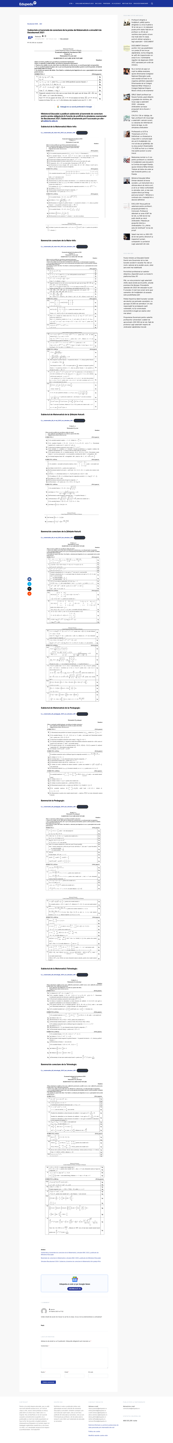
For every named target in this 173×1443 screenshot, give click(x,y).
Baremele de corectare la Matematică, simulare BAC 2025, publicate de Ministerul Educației (71, 1258)
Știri (70, 3)
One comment (64, 39)
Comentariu (45, 1346)
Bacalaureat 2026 (32, 24)
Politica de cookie (94, 1431)
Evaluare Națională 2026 (85, 3)
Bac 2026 (98, 3)
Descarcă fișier (81, 132)
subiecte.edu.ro (50, 121)
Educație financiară (141, 3)
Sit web (90, 1372)
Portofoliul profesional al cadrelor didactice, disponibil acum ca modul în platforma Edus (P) (138, 274)
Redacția (38, 36)
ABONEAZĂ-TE (75, 1289)
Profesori (106, 3)
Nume (43, 1372)
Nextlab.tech (127, 3)
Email (67, 1372)
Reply (42, 1325)
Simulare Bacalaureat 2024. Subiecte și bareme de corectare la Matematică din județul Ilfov (71, 1261)
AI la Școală (116, 3)
